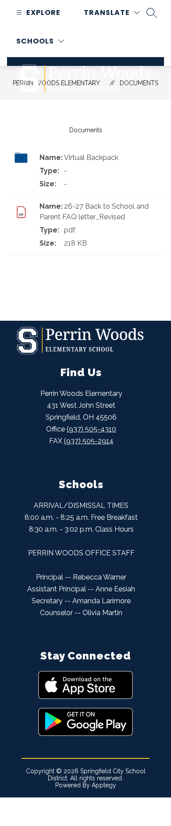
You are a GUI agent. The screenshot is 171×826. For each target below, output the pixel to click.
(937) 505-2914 (89, 441)
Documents (85, 130)
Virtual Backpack (91, 157)
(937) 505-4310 (91, 429)
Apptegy (104, 785)
